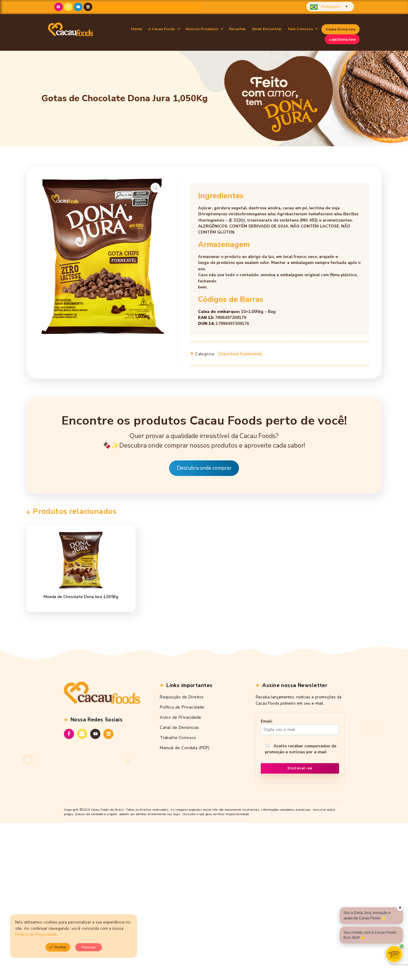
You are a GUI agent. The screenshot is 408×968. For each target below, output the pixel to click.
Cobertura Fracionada (240, 353)
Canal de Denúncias (179, 727)
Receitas (237, 29)
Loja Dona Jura (342, 39)
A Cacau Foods (161, 29)
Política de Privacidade (182, 707)
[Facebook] (58, 7)
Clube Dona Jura (340, 29)
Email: (266, 721)
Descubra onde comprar (204, 468)
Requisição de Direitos (182, 697)
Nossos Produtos (202, 29)
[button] (164, 29)
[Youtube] (78, 7)
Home (136, 29)
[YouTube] (95, 734)
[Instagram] (68, 7)
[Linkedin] (88, 7)
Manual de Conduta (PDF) (185, 748)
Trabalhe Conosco (178, 737)
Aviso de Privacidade (180, 717)
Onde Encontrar (267, 29)
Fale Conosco (300, 29)
